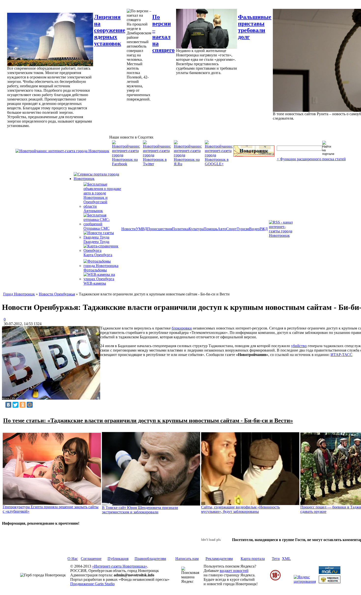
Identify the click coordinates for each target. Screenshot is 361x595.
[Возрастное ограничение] (275, 580)
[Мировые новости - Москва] (329, 582)
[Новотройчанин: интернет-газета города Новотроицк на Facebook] (126, 164)
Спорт (231, 229)
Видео (254, 229)
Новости (128, 229)
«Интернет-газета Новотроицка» (119, 566)
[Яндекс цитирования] (305, 581)
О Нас (73, 559)
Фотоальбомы (95, 270)
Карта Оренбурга (97, 255)
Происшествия (159, 229)
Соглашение (91, 559)
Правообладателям (150, 559)
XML (286, 559)
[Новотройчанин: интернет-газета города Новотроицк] (62, 151)
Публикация (118, 559)
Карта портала (253, 559)
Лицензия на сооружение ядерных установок (109, 30)
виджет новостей (234, 571)
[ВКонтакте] (8, 405)
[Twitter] (15, 405)
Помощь (211, 229)
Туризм (243, 229)
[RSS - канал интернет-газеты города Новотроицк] (282, 235)
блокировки (182, 328)
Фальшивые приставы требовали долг (254, 27)
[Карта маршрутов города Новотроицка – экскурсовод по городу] (254, 155)
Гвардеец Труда (96, 242)
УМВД (141, 229)
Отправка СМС (96, 228)
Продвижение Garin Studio (92, 584)
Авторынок (93, 211)
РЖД (264, 229)
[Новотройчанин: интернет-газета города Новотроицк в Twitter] (157, 164)
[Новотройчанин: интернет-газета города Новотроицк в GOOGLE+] (219, 164)
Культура (196, 229)
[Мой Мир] (30, 405)
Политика (180, 229)
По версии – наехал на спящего (163, 33)
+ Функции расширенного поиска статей (311, 159)
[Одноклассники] (23, 405)
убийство (299, 346)
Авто (222, 229)
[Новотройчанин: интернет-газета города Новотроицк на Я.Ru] (188, 164)
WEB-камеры (94, 283)
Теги (276, 559)
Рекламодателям (219, 559)
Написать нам (187, 559)
